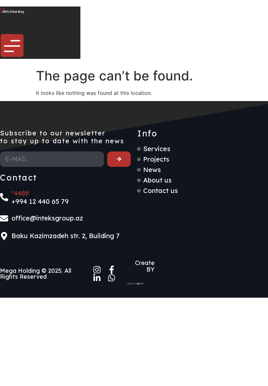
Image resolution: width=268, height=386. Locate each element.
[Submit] (119, 159)
